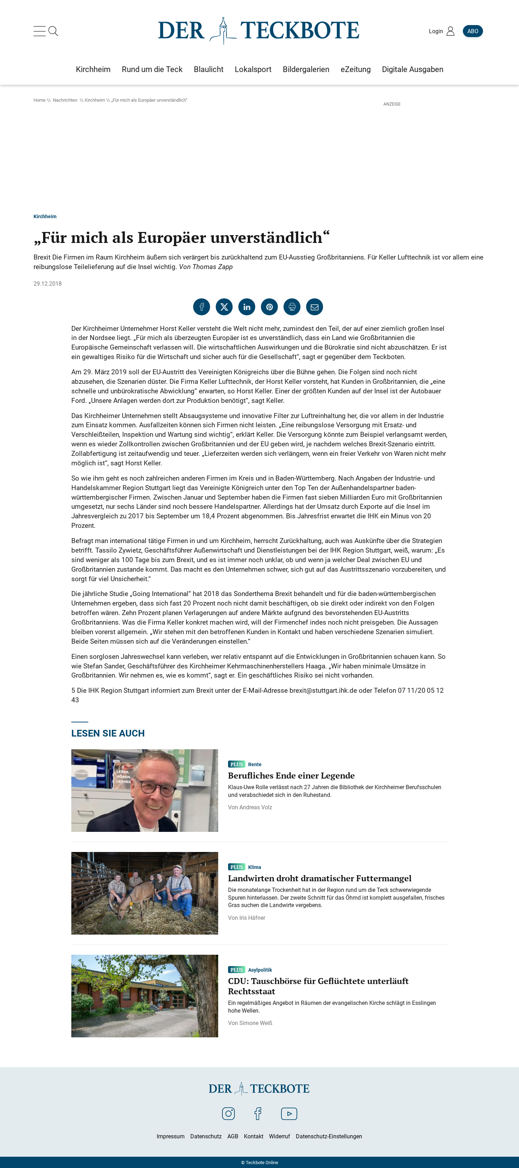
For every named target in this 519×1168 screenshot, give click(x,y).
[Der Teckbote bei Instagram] (228, 1113)
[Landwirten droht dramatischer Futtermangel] (144, 892)
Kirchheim (95, 100)
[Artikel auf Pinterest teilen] (269, 306)
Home (40, 100)
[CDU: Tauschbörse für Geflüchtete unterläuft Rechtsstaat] (144, 995)
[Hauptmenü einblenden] (41, 31)
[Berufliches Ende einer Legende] (144, 790)
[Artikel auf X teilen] (224, 306)
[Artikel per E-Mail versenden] (314, 306)
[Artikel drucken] (292, 306)
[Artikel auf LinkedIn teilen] (246, 306)
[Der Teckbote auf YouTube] (289, 1113)
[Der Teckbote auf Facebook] (258, 1113)
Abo (472, 31)
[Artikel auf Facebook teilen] (201, 306)
